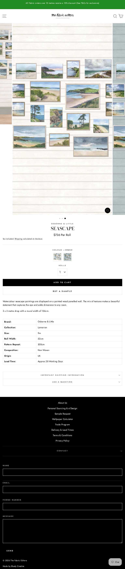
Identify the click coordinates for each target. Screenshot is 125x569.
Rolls (62, 265)
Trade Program (62, 424)
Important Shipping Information (62, 375)
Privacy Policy (62, 440)
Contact (62, 451)
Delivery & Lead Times (62, 429)
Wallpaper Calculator (62, 419)
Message (8, 516)
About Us (62, 402)
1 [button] (60, 219)
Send (10, 550)
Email (6, 483)
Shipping (18, 239)
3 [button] (65, 218)
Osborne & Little (62, 224)
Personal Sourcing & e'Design (62, 408)
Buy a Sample (62, 291)
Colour (62, 250)
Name (6, 465)
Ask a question (62, 382)
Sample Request (62, 413)
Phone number (12, 500)
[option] (62, 3)
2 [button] (62, 219)
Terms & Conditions (62, 435)
